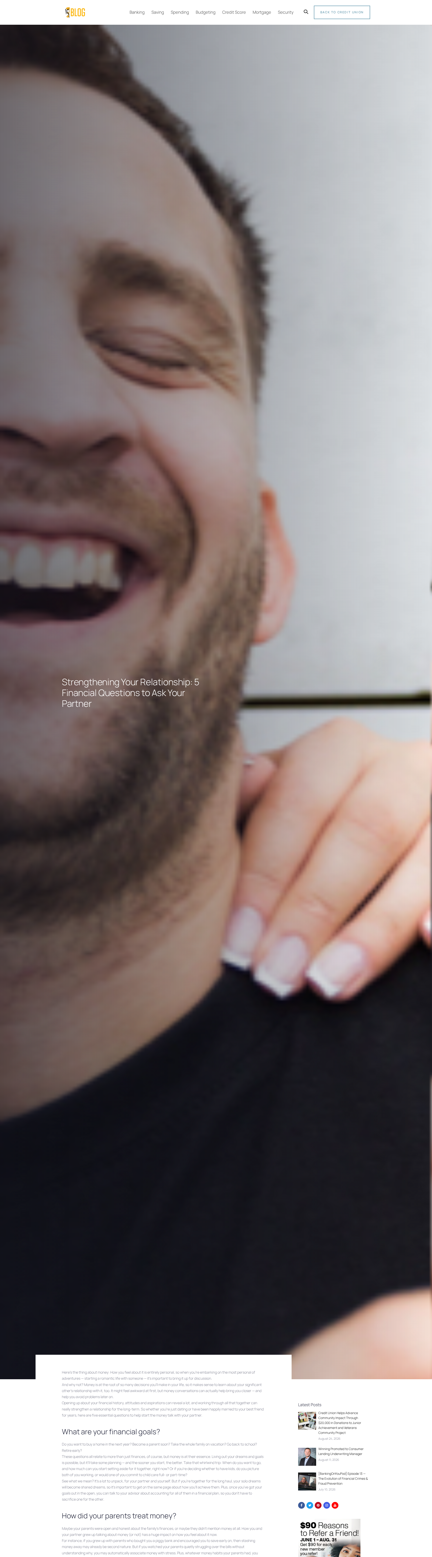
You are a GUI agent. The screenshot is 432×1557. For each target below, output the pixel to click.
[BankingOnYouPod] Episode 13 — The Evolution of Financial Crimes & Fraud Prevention (343, 1478)
